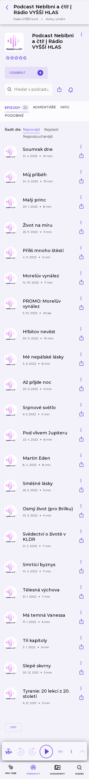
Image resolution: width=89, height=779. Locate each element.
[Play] (46, 751)
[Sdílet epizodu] (81, 156)
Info (64, 107)
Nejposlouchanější (38, 136)
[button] (42, 12)
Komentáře (44, 107)
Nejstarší (51, 129)
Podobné (14, 115)
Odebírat (17, 72)
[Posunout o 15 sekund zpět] (20, 751)
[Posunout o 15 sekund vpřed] (32, 751)
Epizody (16, 107)
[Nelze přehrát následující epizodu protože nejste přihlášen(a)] (60, 751)
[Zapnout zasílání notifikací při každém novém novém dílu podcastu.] (70, 89)
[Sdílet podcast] (60, 89)
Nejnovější (31, 129)
